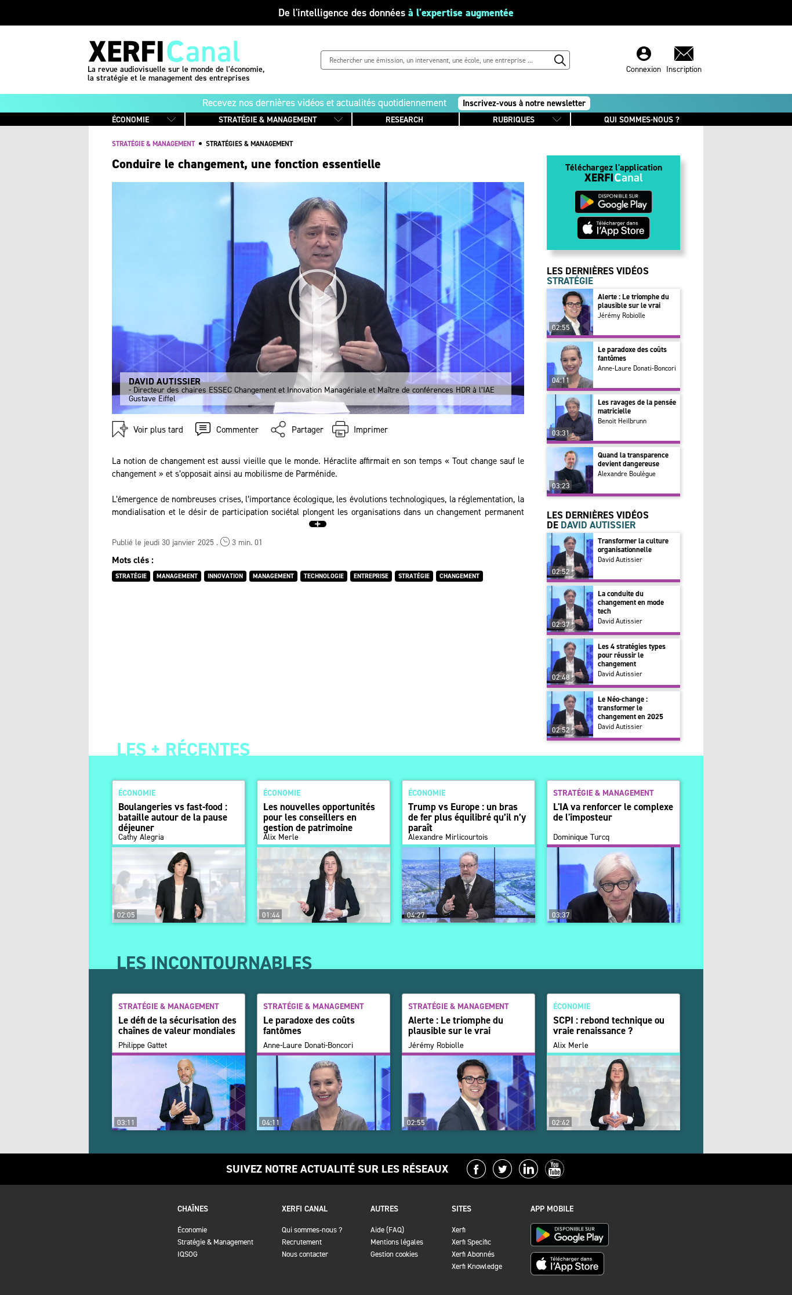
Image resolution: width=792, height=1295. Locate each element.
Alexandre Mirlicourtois (448, 837)
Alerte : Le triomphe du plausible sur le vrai (633, 301)
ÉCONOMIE (130, 119)
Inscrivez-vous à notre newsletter (524, 103)
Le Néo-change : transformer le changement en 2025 (630, 708)
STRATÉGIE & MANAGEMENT (268, 119)
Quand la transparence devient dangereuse (633, 459)
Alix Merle (281, 837)
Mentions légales (396, 1242)
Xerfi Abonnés (473, 1254)
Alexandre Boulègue (627, 474)
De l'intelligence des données (396, 13)
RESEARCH (404, 119)
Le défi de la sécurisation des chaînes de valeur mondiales (177, 1025)
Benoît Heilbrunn (622, 421)
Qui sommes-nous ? (312, 1230)
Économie (192, 1230)
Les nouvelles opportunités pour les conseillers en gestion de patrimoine (319, 817)
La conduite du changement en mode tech (631, 602)
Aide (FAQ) (387, 1230)
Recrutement (302, 1242)
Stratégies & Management (249, 143)
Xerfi (459, 1230)
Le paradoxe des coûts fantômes (632, 353)
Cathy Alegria (141, 837)
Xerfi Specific (471, 1242)
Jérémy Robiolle (621, 315)
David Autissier (620, 560)
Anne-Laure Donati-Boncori (637, 368)
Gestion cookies (394, 1254)
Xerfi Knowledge (477, 1266)
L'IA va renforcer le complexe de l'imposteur (613, 811)
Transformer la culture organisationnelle (633, 545)
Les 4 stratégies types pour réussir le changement (632, 655)
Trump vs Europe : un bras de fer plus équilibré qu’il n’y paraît (467, 817)
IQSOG (187, 1254)
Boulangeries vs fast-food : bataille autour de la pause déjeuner (172, 817)
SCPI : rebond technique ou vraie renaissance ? (608, 1025)
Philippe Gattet (142, 1046)
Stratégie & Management (215, 1242)
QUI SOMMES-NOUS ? (642, 119)
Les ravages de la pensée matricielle (637, 406)
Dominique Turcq (581, 837)
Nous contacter (305, 1254)
